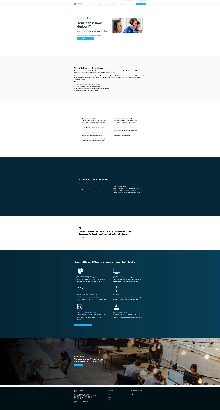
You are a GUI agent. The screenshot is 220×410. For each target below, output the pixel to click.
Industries (109, 399)
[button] (141, 4)
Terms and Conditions (78, 402)
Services (109, 397)
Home (108, 394)
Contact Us (109, 401)
